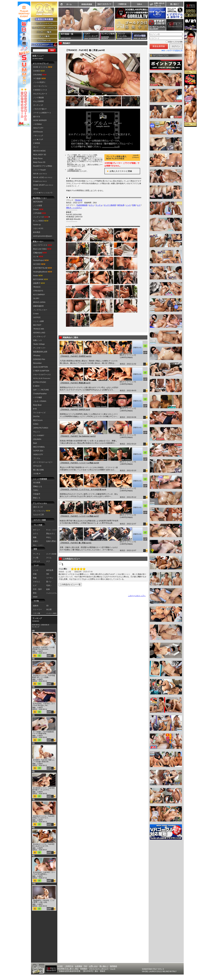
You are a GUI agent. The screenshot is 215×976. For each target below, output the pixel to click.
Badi (35, 443)
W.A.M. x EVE (42, 177)
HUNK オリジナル (42, 67)
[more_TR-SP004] (137, 400)
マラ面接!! (39, 78)
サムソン (36, 432)
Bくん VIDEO (40, 221)
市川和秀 (36, 483)
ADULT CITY (38, 128)
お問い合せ (93, 966)
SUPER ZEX (38, 451)
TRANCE (37, 287)
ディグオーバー (39, 348)
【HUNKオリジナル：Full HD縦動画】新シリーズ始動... (43, 676)
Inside (38, 276)
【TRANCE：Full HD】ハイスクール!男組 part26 (79, 463)
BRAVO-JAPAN (39, 302)
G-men (36, 314)
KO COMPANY (39, 295)
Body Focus (38, 158)
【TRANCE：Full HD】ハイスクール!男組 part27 (79, 516)
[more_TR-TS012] (137, 427)
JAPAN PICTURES (40, 428)
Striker (35, 189)
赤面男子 (39, 283)
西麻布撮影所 (38, 306)
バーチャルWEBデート (42, 113)
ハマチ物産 (37, 397)
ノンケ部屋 (37, 206)
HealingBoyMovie (42, 272)
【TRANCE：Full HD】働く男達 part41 (75, 543)
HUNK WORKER (40, 120)
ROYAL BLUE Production (41, 378)
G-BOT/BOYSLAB (42, 268)
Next (115, 21)
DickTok (36, 416)
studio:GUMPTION (40, 367)
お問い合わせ (157, 4)
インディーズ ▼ (41, 217)
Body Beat (37, 405)
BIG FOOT (37, 325)
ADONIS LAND (39, 333)
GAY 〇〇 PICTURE (41, 390)
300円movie (38, 132)
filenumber (37, 363)
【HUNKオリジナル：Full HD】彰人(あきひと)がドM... (43, 845)
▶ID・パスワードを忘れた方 (172, 50)
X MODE (36, 143)
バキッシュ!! (38, 136)
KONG (35, 424)
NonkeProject (41, 260)
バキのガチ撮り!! (39, 109)
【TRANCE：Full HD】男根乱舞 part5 (75, 383)
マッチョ (98, 205)
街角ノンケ (37, 340)
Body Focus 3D (39, 162)
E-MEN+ (36, 386)
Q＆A (139, 4)
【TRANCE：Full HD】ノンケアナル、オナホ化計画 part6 (83, 490)
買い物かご (174, 4)
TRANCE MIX (38, 329)
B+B (35, 409)
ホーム (68, 4)
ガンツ (35, 147)
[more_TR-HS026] (137, 454)
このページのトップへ (137, 596)
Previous (57, 21)
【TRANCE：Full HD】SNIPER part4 (75, 410)
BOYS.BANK (40, 279)
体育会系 (120, 205)
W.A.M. (40, 174)
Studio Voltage (39, 344)
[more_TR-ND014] (137, 347)
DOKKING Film (39, 359)
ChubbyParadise (40, 394)
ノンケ (128, 205)
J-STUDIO (39, 213)
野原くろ (36, 498)
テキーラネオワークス (42, 375)
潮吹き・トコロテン (74, 208)
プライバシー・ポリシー (98, 969)
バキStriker (37, 124)
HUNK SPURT (43, 185)
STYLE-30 (37, 466)
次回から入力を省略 (175, 42)
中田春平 (36, 494)
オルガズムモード (40, 94)
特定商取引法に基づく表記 (68, 969)
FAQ (85, 966)
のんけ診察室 (38, 101)
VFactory (36, 356)
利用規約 (83, 969)
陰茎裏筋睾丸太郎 (40, 352)
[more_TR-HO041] (137, 534)
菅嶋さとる (37, 486)
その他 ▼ (37, 474)
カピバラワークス (42, 245)
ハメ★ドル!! (38, 139)
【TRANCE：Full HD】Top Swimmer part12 (78, 436)
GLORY (36, 298)
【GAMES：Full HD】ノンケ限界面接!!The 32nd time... (43, 648)
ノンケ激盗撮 (38, 98)
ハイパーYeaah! (39, 170)
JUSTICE (37, 317)
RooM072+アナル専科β (42, 166)
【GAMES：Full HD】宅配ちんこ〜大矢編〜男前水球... (43, 760)
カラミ (91, 205)
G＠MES (39, 71)
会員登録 (78, 966)
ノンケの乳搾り (39, 82)
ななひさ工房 (38, 515)
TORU (35, 490)
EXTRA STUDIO (39, 382)
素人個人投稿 (38, 470)
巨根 (134, 205)
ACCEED (39, 264)
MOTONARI (38, 202)
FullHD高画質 (82, 205)
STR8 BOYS (38, 291)
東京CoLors (38, 420)
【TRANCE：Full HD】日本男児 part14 (75, 356)
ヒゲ (139, 205)
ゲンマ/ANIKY (38, 435)
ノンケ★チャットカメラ (43, 193)
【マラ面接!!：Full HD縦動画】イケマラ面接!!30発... (43, 732)
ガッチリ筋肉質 (110, 205)
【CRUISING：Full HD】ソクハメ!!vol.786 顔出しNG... (43, 704)
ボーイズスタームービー (43, 462)
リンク (112, 969)
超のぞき (36, 117)
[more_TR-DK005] (137, 374)
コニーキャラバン (40, 86)
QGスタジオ (38, 507)
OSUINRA (37, 439)
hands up (37, 225)
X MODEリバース (40, 90)
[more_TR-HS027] (137, 507)
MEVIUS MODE (39, 151)
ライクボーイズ (39, 413)
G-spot (40, 181)
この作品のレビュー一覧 (70, 584)
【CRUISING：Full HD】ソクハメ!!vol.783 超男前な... (43, 873)
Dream (38, 209)
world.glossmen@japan (42, 236)
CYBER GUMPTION (41, 371)
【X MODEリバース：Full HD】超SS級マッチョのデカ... (43, 789)
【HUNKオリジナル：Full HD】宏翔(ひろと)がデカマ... (43, 817)
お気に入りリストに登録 (118, 171)
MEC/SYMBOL (39, 447)
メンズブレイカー (40, 310)
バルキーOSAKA (39, 401)
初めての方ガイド (104, 4)
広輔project (40, 253)
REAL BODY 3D (39, 155)
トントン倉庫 (38, 321)
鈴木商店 (36, 232)
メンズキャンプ (39, 336)
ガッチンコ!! (38, 105)
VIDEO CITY (38, 455)
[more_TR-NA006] (137, 480)
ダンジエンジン (41, 511)
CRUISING (39, 75)
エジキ (38, 257)
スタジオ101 (38, 228)
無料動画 (113, 966)
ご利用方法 (122, 4)
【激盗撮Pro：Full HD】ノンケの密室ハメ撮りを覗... (43, 901)
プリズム (36, 458)
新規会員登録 (87, 4)
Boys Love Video (42, 249)
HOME (60, 966)
